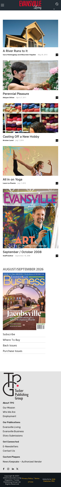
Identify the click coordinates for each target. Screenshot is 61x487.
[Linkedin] (12, 469)
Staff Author (8, 256)
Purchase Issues (12, 351)
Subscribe (9, 334)
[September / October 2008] (30, 218)
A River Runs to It (15, 51)
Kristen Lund (8, 140)
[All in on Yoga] (30, 161)
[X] (17, 469)
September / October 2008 (22, 252)
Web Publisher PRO (49, 480)
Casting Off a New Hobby (21, 136)
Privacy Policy (27, 478)
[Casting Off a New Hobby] (30, 118)
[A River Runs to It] (30, 33)
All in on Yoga (12, 179)
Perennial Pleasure (16, 94)
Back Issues (10, 345)
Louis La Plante (9, 183)
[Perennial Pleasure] (30, 75)
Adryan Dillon (8, 97)
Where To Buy (11, 340)
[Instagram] (8, 469)
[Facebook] (3, 469)
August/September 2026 (23, 269)
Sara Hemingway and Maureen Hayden (19, 55)
